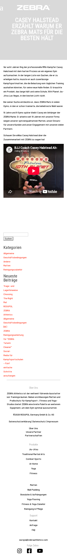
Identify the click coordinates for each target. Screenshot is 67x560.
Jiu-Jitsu (33, 449)
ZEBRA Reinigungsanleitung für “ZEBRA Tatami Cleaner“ (13, 338)
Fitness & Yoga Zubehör (33, 504)
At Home (33, 463)
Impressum (52, 421)
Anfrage (33, 525)
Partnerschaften (33, 435)
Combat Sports (33, 458)
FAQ (33, 529)
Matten (6, 265)
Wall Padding (33, 489)
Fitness (33, 473)
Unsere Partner (33, 431)
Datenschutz (39, 421)
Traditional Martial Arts (33, 454)
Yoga (33, 468)
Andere (6, 261)
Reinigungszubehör (12, 269)
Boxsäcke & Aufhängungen (33, 494)
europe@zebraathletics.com (33, 539)
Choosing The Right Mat (8, 298)
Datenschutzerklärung (20, 421)
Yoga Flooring (33, 499)
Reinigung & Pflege (33, 508)
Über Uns (33, 428)
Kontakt (33, 520)
